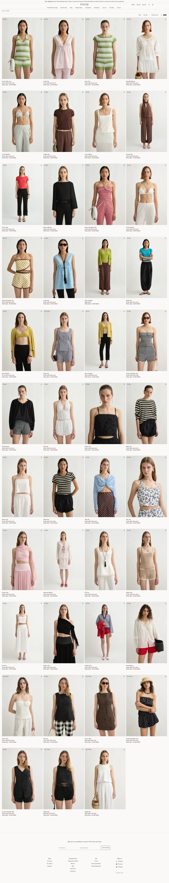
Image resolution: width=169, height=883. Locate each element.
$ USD (133, 4)
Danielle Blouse (130, 81)
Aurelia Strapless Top (132, 738)
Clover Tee (5, 227)
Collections (97, 7)
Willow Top (129, 592)
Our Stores (49, 863)
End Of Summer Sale (52, 7)
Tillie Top (87, 519)
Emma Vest (88, 738)
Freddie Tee (46, 154)
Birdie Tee (129, 300)
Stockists (49, 866)
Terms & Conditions (96, 863)
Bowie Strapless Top (8, 300)
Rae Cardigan (89, 300)
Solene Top (5, 592)
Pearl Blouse (5, 446)
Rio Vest (45, 738)
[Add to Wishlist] (41, 19)
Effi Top (87, 592)
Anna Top (87, 81)
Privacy (96, 861)
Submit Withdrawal (96, 866)
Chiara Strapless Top (132, 373)
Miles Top (128, 446)
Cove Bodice (88, 154)
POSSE (119, 872)
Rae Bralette (5, 373)
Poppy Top (46, 811)
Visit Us (119, 7)
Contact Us (73, 871)
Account (144, 4)
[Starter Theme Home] (84, 5)
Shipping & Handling (73, 861)
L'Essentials (88, 7)
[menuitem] (63, 7)
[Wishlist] (149, 4)
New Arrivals (64, 7)
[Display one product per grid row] (162, 15)
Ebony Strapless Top (90, 227)
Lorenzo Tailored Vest (8, 811)
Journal (104, 7)
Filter (139, 15)
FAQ (73, 866)
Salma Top (88, 446)
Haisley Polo (88, 665)
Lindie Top (46, 81)
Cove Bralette (6, 154)
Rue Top (128, 519)
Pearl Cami (5, 738)
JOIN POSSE (105, 847)
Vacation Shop (78, 7)
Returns (73, 863)
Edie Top (45, 446)
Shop (71, 7)
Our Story (111, 7)
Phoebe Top (129, 154)
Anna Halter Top (6, 81)
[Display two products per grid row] (165, 15)
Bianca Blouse (47, 227)
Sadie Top (46, 373)
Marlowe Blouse (48, 592)
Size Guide (73, 868)
